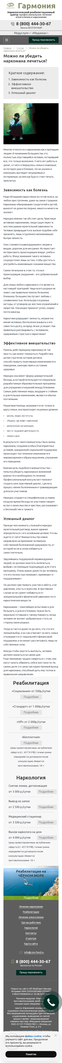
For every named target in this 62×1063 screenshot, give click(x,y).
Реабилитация (31, 912)
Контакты (31, 933)
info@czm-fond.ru (34, 952)
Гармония (37, 5)
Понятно (31, 1054)
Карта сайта (31, 943)
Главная (7, 48)
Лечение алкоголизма (31, 917)
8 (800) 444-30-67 (33, 24)
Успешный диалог (23, 92)
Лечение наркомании (31, 906)
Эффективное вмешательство (22, 86)
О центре (31, 938)
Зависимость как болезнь (29, 79)
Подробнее (31, 696)
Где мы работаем (31, 922)
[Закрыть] (55, 1035)
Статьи (20, 48)
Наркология (31, 927)
